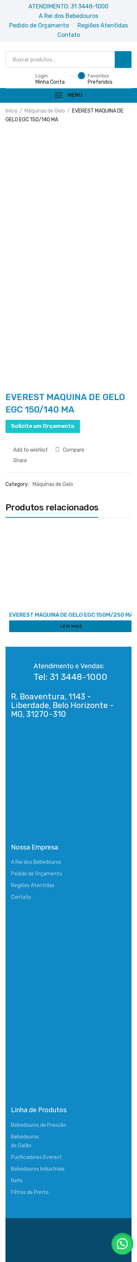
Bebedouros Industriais (38, 1169)
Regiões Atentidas (32, 885)
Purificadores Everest (36, 1157)
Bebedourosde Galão (25, 1141)
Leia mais (71, 626)
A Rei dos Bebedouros (36, 862)
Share (19, 460)
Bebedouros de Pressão (38, 1125)
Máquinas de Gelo (44, 111)
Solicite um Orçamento (43, 426)
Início (11, 111)
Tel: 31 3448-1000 (70, 677)
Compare (73, 450)
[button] (122, 1244)
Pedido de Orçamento (36, 874)
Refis (17, 1181)
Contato (21, 897)
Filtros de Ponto (30, 1192)
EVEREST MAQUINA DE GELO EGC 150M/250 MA (71, 615)
